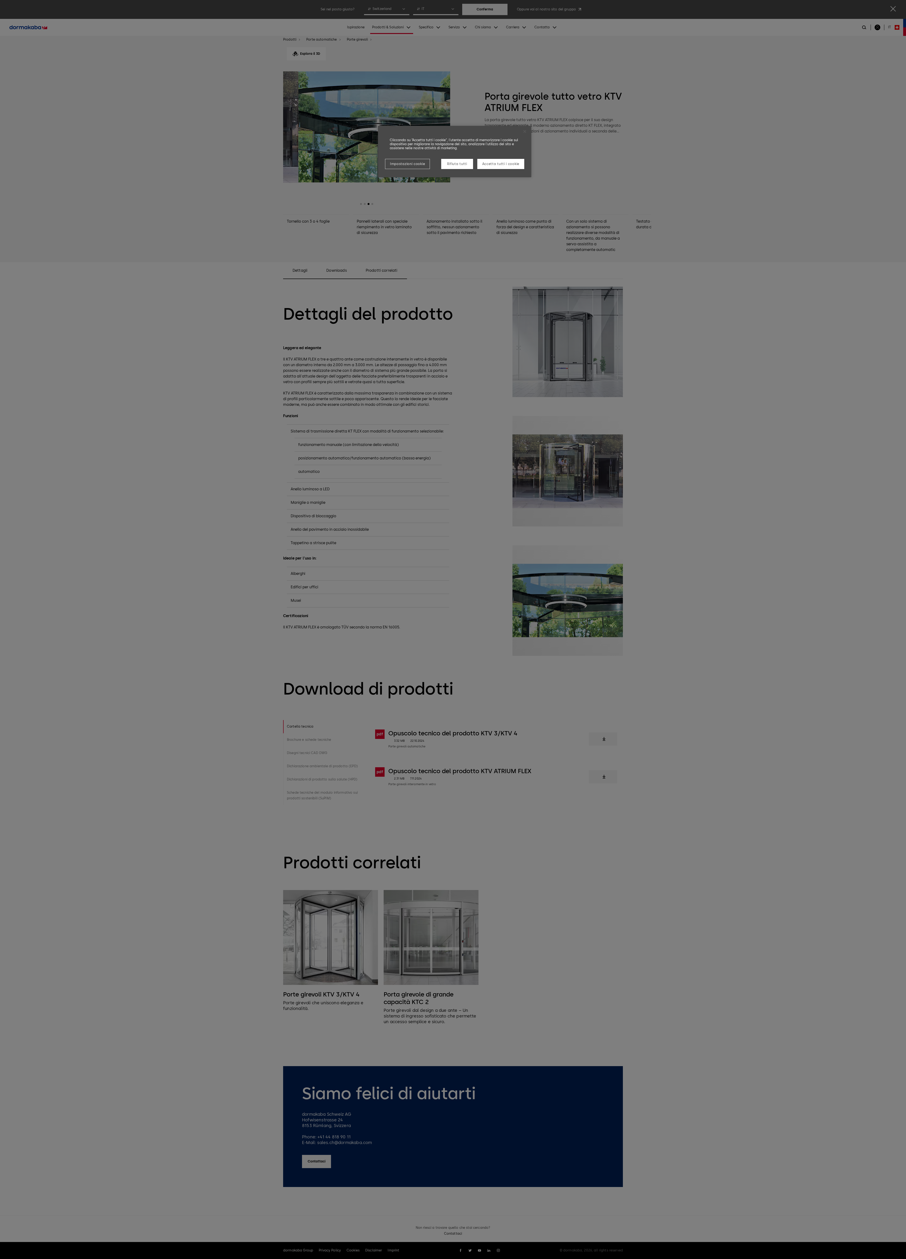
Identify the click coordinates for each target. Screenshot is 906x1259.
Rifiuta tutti (457, 164)
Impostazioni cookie (407, 164)
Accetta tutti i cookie (500, 164)
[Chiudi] (525, 131)
